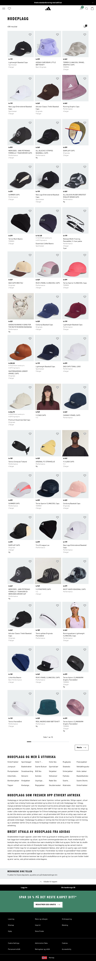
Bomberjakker (13, 781)
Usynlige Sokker (38, 781)
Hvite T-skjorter (38, 762)
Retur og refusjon (41, 919)
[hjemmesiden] (48, 9)
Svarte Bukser (41, 767)
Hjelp (10, 931)
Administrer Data (41, 943)
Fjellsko (66, 776)
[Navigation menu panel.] (4, 8)
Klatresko (67, 785)
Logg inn (24, 887)
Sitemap (11, 925)
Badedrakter (26, 767)
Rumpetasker (13, 771)
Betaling (65, 925)
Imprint (38, 925)
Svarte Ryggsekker (68, 781)
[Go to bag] (92, 8)
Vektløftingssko (83, 767)
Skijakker (53, 771)
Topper (10, 785)
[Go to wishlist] (9, 8)
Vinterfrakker (12, 762)
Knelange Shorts (25, 786)
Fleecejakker (82, 762)
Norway (51, 958)
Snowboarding (27, 771)
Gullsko (38, 776)
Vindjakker (25, 781)
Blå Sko (38, 771)
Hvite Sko (52, 762)
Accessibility (66, 949)
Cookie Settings (13, 943)
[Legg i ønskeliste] (30, 35)
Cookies (65, 943)
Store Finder (39, 931)
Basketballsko (82, 776)
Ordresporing (67, 919)
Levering (11, 919)
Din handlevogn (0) (68, 887)
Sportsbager (26, 762)
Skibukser (53, 776)
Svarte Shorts (82, 781)
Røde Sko (53, 781)
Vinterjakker (68, 771)
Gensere (24, 776)
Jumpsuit (11, 767)
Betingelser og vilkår (42, 949)
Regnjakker (40, 785)
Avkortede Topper (11, 776)
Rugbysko (67, 762)
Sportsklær (53, 767)
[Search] (86, 8)
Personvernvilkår (14, 949)
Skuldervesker (55, 785)
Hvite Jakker (82, 771)
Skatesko (66, 767)
